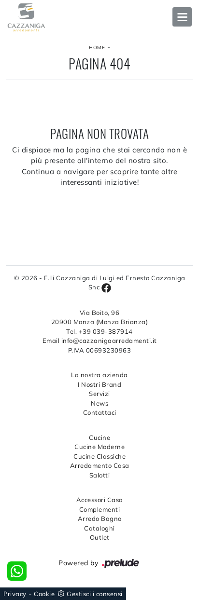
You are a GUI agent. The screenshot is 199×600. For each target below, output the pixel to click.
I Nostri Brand (99, 384)
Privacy (15, 594)
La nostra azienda (99, 375)
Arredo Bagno (100, 518)
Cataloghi (99, 528)
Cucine (99, 437)
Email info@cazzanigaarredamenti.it (100, 340)
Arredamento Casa (99, 465)
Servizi (99, 393)
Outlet (100, 537)
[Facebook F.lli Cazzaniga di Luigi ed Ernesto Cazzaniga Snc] (106, 287)
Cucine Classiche (99, 456)
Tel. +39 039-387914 (99, 331)
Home (97, 47)
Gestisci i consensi (95, 594)
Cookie (44, 594)
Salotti (99, 475)
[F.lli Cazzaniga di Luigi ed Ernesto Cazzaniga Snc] (99, 17)
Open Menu (182, 17)
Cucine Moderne (99, 446)
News (99, 403)
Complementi (99, 509)
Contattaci (99, 412)
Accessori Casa (99, 500)
